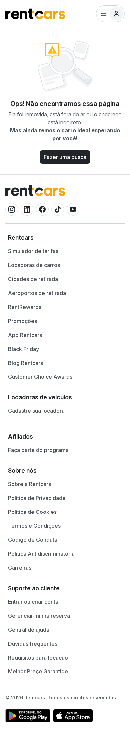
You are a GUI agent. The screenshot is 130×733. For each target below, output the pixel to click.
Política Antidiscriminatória (41, 553)
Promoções (22, 321)
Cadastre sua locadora (36, 410)
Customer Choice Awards (40, 376)
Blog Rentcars (25, 363)
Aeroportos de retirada (37, 293)
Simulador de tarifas (33, 251)
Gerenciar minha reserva (39, 615)
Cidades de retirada (33, 279)
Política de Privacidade (37, 498)
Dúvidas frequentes (32, 643)
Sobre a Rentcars (29, 484)
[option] (65, 238)
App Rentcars (25, 335)
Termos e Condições (34, 525)
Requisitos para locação (38, 657)
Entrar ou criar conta (33, 601)
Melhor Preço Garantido (38, 671)
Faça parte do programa (38, 450)
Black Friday (23, 349)
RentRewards (24, 307)
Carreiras (19, 567)
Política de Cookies (32, 512)
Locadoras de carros (34, 265)
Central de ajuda (28, 629)
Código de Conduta (32, 539)
